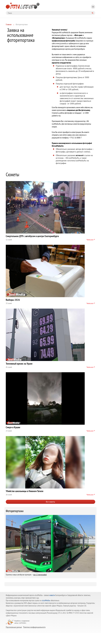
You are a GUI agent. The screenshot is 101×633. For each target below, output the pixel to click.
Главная (8, 24)
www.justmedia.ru (62, 43)
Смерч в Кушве (13, 427)
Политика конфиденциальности (34, 627)
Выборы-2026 (13, 299)
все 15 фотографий (40, 574)
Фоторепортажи (15, 511)
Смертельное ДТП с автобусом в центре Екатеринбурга (32, 236)
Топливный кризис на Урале (19, 363)
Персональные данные (14, 627)
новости (52, 595)
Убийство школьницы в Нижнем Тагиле (24, 491)
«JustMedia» (46, 600)
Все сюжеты (50, 501)
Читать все (90, 240)
